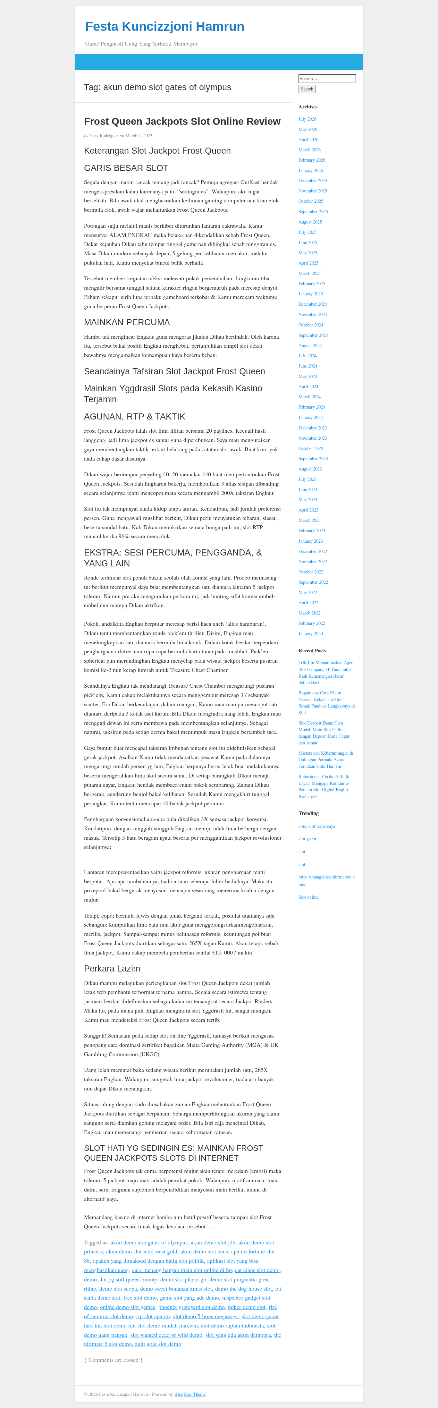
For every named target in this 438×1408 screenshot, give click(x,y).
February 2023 (312, 530)
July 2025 (307, 232)
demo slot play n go (183, 1279)
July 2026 (307, 119)
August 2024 (310, 345)
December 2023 (313, 428)
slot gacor (307, 838)
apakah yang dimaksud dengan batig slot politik (148, 1260)
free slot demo (140, 1297)
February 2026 (312, 160)
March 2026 (310, 150)
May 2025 (308, 253)
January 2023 (311, 541)
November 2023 (313, 438)
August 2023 (310, 469)
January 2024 (311, 417)
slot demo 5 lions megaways (206, 1316)
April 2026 (308, 139)
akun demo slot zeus (204, 1251)
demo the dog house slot (243, 1288)
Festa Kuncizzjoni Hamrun (164, 26)
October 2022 (311, 572)
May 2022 (308, 592)
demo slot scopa (118, 1288)
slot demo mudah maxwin (168, 1325)
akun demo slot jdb (213, 1242)
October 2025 (311, 201)
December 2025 (313, 180)
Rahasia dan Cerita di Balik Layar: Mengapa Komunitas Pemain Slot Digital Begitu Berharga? (324, 786)
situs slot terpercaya (317, 826)
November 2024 (313, 314)
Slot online (308, 897)
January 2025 (311, 294)
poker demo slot (246, 1306)
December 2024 (313, 304)
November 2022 (313, 561)
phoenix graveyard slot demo (191, 1306)
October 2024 (311, 325)
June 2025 (308, 242)
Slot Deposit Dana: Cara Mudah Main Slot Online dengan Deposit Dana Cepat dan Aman (324, 733)
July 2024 (307, 355)
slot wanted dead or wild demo (166, 1334)
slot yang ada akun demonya (238, 1334)
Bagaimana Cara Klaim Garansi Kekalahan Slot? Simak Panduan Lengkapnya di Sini (327, 703)
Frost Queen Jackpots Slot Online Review (182, 121)
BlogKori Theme (190, 1394)
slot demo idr (119, 1325)
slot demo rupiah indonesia (232, 1325)
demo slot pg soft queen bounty (120, 1279)
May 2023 (308, 499)
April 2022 (308, 602)
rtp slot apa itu (153, 1316)
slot (302, 851)
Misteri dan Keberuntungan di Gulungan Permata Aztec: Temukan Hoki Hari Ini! (326, 759)
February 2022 (312, 623)
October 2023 (311, 448)
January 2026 (311, 170)
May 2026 (308, 129)
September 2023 (313, 458)
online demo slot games (127, 1306)
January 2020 (311, 633)
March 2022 (310, 613)
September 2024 (313, 335)
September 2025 (313, 211)
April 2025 (308, 263)
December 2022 (313, 551)
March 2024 (310, 397)
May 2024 (308, 376)
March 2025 (310, 273)
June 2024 (308, 366)
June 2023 (308, 489)
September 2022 (313, 582)
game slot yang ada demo (189, 1297)
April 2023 (308, 510)
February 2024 (312, 407)
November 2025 (313, 191)
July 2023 (307, 479)
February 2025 (312, 283)
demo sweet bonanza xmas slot (176, 1288)
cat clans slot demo (257, 1270)
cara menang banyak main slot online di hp (182, 1270)
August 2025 (310, 222)
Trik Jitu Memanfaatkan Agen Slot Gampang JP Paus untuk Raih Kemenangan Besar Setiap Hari (326, 672)
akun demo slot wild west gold (141, 1251)
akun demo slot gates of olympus (149, 1242)
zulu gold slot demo (158, 1343)
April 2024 (308, 386)
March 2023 (310, 520)
